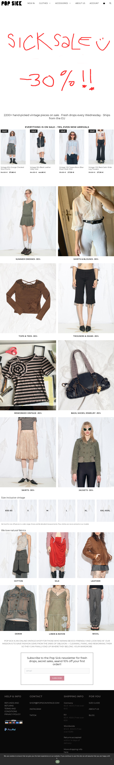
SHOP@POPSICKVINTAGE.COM (44, 703)
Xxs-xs (8, 510)
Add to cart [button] (6, 177)
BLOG (92, 715)
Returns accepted (72, 737)
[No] (111, 759)
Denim (18, 634)
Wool (95, 634)
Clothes (43, 3)
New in (31, 3)
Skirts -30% (28, 490)
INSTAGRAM (35, 709)
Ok (58, 762)
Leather (95, 581)
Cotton (18, 581)
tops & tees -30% (28, 336)
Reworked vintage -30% (28, 413)
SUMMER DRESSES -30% (28, 259)
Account (94, 3)
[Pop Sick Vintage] (12, 3)
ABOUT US (94, 709)
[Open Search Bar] (110, 3)
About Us (80, 3)
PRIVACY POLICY (12, 714)
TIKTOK (33, 715)
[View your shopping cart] (104, 3)
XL (86, 510)
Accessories (61, 3)
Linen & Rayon (57, 634)
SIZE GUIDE (94, 703)
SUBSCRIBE (57, 678)
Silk (57, 581)
